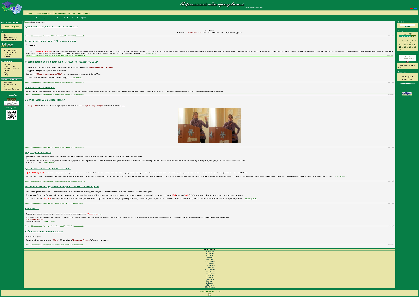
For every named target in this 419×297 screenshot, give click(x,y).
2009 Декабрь (210, 251)
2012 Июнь (210, 279)
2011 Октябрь (210, 271)
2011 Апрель (210, 267)
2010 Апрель (210, 255)
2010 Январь (210, 253)
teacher (62, 35)
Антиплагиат (32, 208)
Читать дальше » (149, 53)
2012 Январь (210, 275)
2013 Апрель (210, 283)
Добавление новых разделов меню (44, 231)
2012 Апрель (210, 277)
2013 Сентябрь (210, 287)
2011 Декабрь (210, 273)
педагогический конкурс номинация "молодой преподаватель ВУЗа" (61, 61)
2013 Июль (210, 285)
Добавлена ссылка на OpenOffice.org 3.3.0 (48, 168)
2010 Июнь (210, 257)
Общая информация (36, 35)
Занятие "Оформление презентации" (45, 100)
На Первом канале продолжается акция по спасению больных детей (62, 186)
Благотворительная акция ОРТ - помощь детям (50, 41)
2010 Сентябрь (210, 261)
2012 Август (210, 281)
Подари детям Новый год (38, 152)
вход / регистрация (11, 27)
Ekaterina (62, 181)
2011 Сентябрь (210, 269)
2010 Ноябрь (210, 263)
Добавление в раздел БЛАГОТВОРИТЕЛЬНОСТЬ (51, 26)
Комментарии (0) (79, 35)
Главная (27, 22)
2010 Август (210, 259)
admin (62, 55)
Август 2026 (408, 34)
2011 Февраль (210, 265)
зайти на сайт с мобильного (40, 87)
